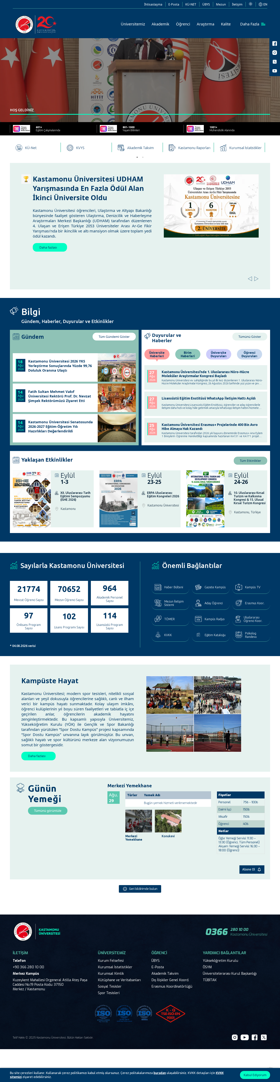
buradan (160, 1073)
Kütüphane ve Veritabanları (119, 980)
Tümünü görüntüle (47, 811)
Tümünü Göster (249, 337)
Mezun (221, 4)
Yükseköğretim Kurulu (220, 960)
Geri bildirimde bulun (143, 889)
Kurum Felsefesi (111, 960)
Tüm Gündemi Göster (114, 337)
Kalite (226, 24)
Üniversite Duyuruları (218, 354)
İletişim (237, 4)
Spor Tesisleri (108, 993)
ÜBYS (206, 4)
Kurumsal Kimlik (111, 973)
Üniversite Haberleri (157, 354)
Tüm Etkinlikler (250, 461)
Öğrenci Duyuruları (249, 354)
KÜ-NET (190, 4)
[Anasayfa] (36, 24)
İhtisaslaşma (153, 4)
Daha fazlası (111, 232)
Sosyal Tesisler (110, 986)
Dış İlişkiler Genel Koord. (170, 980)
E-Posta (173, 4)
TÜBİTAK (210, 980)
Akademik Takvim (164, 973)
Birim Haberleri (188, 354)
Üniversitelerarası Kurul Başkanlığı (230, 973)
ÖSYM (207, 967)
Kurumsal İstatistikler (115, 967)
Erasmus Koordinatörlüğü (171, 986)
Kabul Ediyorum (255, 1075)
